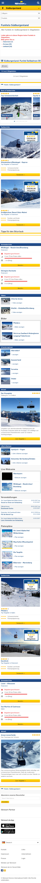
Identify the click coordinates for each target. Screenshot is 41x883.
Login (23, 858)
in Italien (12, 613)
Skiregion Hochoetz (8, 271)
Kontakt (3, 849)
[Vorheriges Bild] (2, 107)
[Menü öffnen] (3, 3)
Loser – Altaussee (8, 684)
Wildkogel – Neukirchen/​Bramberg (14, 248)
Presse (3, 858)
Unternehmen (26, 854)
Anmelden (5, 802)
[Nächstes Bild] (38, 107)
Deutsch (9, 842)
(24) (7, 46)
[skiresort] (20, 3)
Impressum (5, 854)
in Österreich (14, 164)
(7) (8, 42)
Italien (3, 709)
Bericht (20, 265)
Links (23, 849)
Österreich (4, 250)
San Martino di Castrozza (10, 707)
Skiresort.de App (7, 820)
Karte (5, 66)
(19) (7, 44)
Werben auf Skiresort (8, 863)
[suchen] (38, 3)
